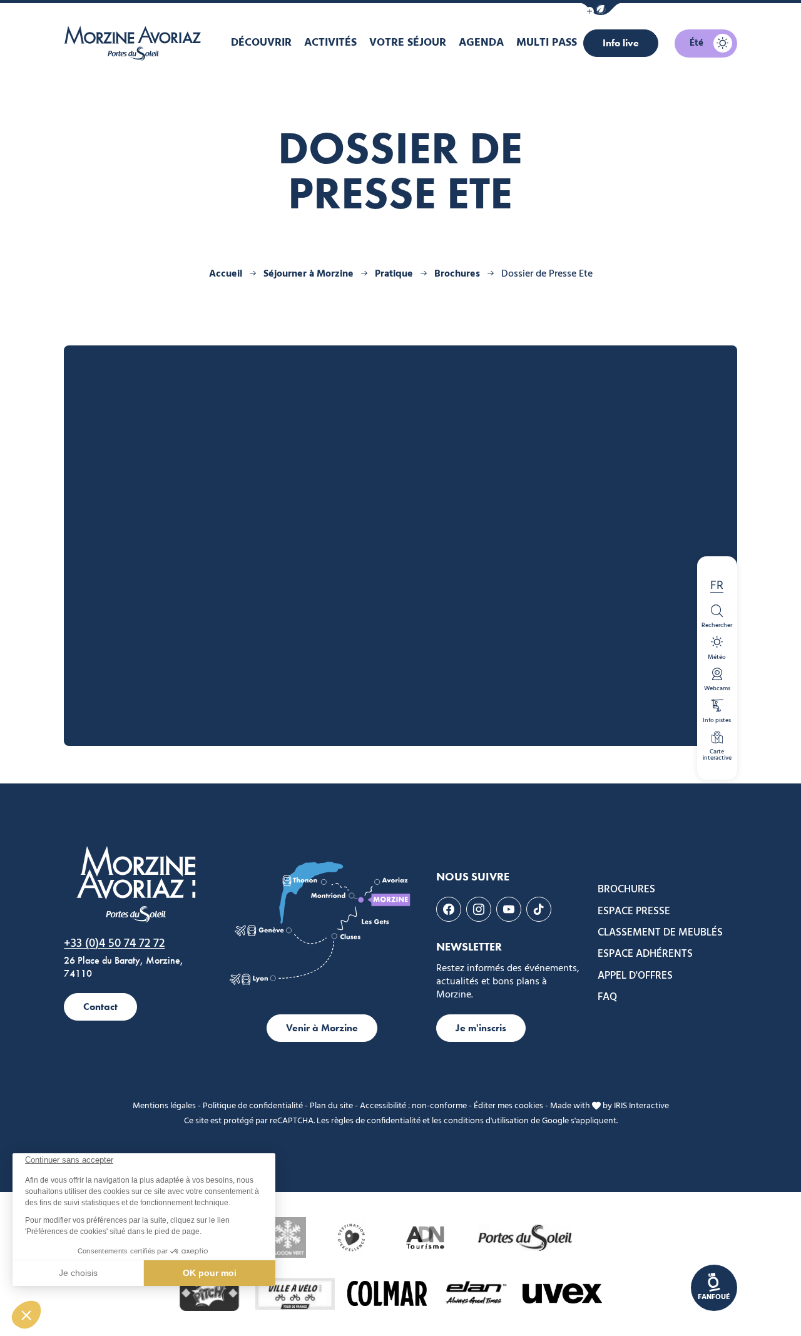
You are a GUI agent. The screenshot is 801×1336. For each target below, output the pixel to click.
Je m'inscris (481, 1028)
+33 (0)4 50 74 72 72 (114, 943)
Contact (100, 1006)
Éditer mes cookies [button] (508, 1106)
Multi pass (546, 43)
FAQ (607, 997)
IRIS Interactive (641, 1106)
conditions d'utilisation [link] (486, 1121)
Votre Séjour (407, 43)
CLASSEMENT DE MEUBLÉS (660, 933)
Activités (330, 43)
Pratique (395, 274)
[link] (714, 1288)
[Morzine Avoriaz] (136, 43)
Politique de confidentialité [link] (253, 1106)
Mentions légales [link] (164, 1106)
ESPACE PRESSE (634, 911)
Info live (621, 43)
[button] (601, 9)
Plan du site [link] (331, 1106)
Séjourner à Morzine (309, 274)
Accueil (225, 274)
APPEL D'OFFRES (635, 976)
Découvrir (261, 43)
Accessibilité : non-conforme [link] (413, 1106)
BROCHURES (626, 889)
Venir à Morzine (322, 1028)
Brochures (458, 274)
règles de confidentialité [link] (376, 1121)
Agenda (481, 43)
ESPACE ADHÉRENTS (645, 954)
